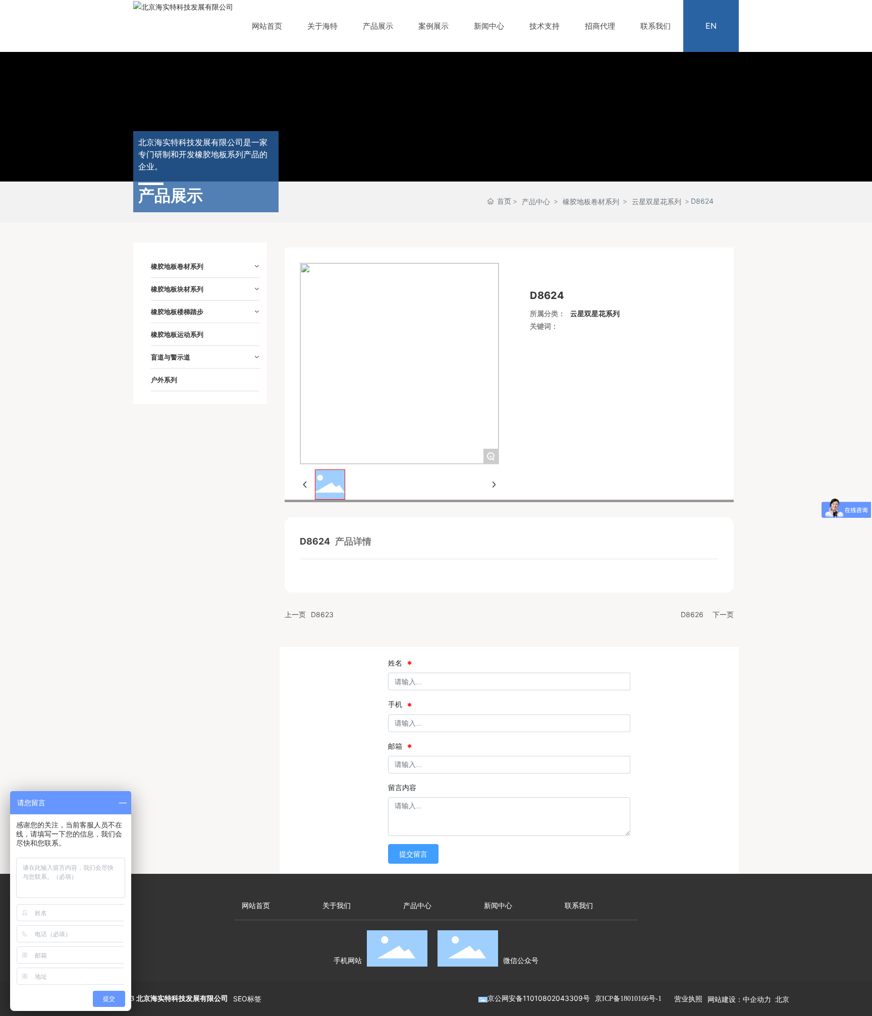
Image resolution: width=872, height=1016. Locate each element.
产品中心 (536, 201)
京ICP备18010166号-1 (628, 998)
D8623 (322, 614)
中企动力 (757, 999)
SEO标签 (247, 998)
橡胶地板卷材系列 (591, 201)
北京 (782, 999)
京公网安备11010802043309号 (538, 998)
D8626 (692, 614)
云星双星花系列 (656, 201)
